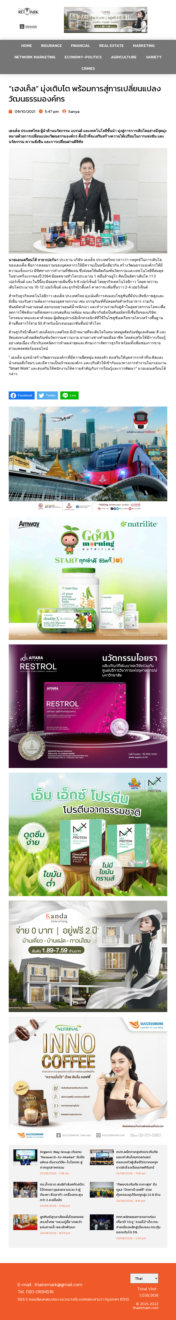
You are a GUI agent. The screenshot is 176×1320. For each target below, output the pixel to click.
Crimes (88, 68)
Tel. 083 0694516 (36, 1291)
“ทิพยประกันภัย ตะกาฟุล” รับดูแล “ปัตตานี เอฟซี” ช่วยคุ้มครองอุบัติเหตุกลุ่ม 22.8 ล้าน (138, 1189)
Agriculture (124, 57)
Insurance (51, 45)
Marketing (144, 45)
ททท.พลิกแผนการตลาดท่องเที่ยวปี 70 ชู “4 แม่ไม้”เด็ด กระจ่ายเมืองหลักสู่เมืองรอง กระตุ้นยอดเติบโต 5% (138, 1224)
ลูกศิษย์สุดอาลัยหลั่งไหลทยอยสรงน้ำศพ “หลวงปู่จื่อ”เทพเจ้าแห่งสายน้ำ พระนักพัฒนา (62, 1222)
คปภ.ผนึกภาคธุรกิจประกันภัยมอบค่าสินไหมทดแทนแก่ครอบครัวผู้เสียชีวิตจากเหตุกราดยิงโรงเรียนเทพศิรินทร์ (137, 1159)
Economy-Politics (83, 57)
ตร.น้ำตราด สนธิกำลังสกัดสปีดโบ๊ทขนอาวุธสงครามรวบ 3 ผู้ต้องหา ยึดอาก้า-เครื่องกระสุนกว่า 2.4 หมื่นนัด (62, 1192)
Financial (80, 45)
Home (26, 45)
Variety (154, 57)
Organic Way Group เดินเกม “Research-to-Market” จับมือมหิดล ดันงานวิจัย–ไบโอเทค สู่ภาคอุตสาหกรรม (62, 1159)
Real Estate (111, 45)
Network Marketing (34, 57)
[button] (105, 20)
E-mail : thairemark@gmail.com (50, 1284)
